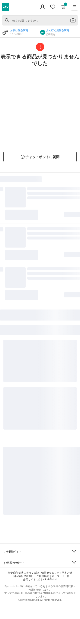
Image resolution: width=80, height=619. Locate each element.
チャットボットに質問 (42, 156)
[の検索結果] (7, 20)
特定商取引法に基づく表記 (23, 572)
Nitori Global (50, 579)
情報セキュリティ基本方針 (56, 572)
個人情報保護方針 (23, 576)
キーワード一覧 (61, 576)
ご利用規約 (42, 576)
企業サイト (29, 579)
